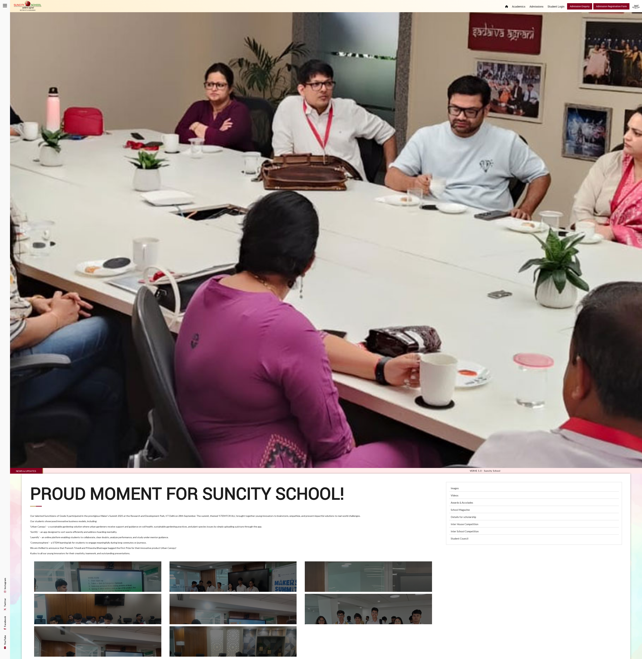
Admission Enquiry (580, 6)
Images (455, 488)
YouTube (5, 640)
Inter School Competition (465, 531)
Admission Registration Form (611, 6)
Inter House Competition (464, 524)
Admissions (536, 6)
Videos (454, 495)
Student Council (459, 538)
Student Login (556, 6)
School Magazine (460, 509)
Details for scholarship (463, 516)
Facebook (5, 621)
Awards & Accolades (462, 502)
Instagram (5, 584)
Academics (518, 6)
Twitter (5, 602)
